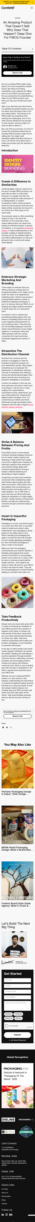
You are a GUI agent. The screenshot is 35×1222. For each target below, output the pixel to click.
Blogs (4, 1200)
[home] (8, 8)
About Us (5, 1193)
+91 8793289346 (7, 1147)
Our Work (5, 1189)
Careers (4, 1203)
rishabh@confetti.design (10, 1149)
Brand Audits (6, 1196)
